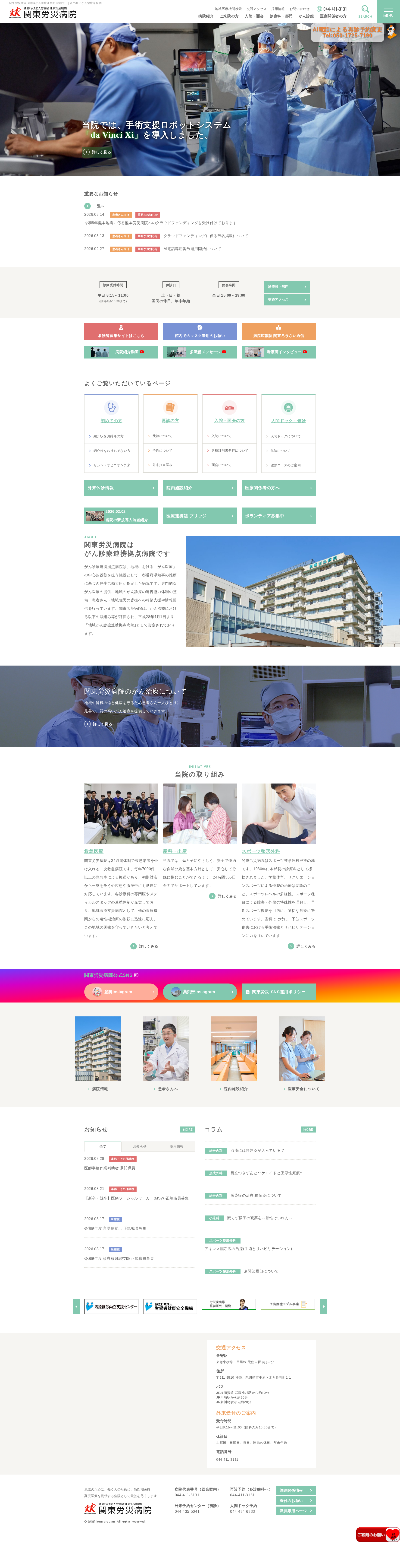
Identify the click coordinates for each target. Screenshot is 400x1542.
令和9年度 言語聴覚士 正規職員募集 (115, 1228)
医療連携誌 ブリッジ (186, 516)
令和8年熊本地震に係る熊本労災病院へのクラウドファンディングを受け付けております (160, 223)
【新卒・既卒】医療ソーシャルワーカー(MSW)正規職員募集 (136, 1198)
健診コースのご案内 (286, 465)
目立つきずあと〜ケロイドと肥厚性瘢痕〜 (267, 1173)
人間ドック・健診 (288, 421)
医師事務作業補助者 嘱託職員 (109, 1168)
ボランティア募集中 (264, 516)
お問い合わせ (300, 9)
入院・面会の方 (229, 420)
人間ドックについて (286, 436)
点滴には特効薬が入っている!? (257, 1150)
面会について (222, 465)
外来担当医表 (163, 465)
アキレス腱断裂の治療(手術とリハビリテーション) (248, 1249)
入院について (222, 436)
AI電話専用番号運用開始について (192, 249)
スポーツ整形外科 (261, 851)
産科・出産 (175, 851)
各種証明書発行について (230, 450)
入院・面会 (254, 16)
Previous (76, 1306)
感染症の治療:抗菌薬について (256, 1195)
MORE (188, 1129)
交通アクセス (257, 9)
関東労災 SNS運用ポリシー (279, 992)
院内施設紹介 (179, 487)
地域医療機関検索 (228, 9)
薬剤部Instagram (198, 992)
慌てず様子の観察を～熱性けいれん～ (260, 1218)
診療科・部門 (281, 16)
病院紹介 (206, 16)
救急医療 (93, 851)
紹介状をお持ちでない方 (112, 451)
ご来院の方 (229, 16)
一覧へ (99, 206)
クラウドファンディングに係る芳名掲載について (206, 236)
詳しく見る (102, 724)
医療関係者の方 (333, 16)
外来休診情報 (101, 487)
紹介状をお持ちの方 (109, 436)
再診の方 (170, 420)
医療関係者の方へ (262, 487)
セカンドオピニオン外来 (112, 465)
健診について (281, 451)
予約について (163, 450)
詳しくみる (148, 946)
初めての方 (111, 421)
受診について (163, 436)
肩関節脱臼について (261, 1271)
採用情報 (278, 9)
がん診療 (306, 16)
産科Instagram (117, 992)
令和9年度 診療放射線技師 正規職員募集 (119, 1258)
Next (323, 1306)
